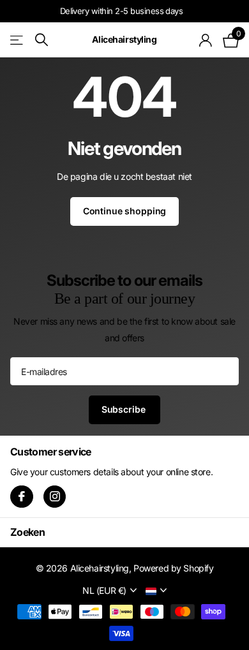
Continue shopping (125, 210)
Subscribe (125, 409)
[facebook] (21, 496)
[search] (41, 40)
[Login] (206, 40)
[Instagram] (54, 496)
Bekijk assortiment (17, 39)
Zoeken (27, 532)
